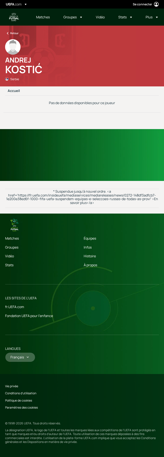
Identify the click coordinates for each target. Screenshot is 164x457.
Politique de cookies (18, 400)
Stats (9, 265)
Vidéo (9, 256)
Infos (88, 247)
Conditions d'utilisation (20, 393)
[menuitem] (44, 17)
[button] (73, 17)
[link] (43, 17)
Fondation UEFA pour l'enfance (29, 315)
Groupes (11, 247)
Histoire (90, 256)
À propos (90, 265)
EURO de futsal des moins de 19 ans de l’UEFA (14, 17)
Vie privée (11, 386)
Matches (12, 238)
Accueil (14, 91)
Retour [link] (14, 33)
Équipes (90, 238)
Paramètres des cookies (21, 407)
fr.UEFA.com (14, 306)
